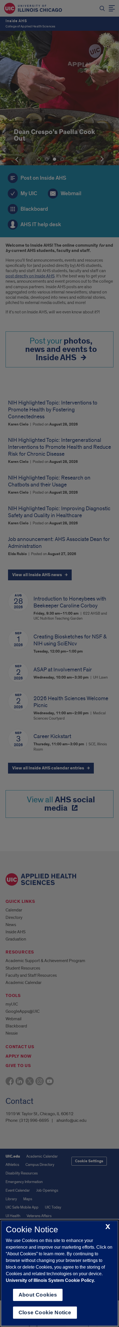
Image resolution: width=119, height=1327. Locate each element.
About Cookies (38, 1295)
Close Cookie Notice (45, 1312)
